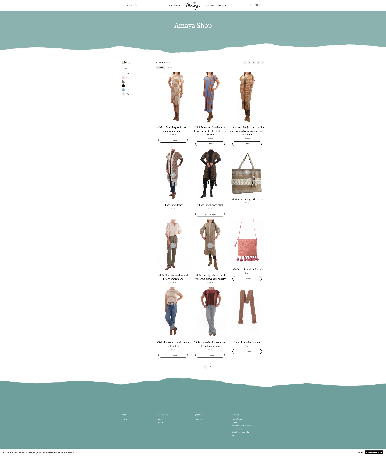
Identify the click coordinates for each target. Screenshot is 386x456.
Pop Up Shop (199, 419)
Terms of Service (237, 419)
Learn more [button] (73, 452)
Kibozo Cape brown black (210, 204)
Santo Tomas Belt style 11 (247, 342)
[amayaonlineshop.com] (193, 5)
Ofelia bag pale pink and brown (247, 269)
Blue (127, 90)
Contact (161, 422)
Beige (127, 94)
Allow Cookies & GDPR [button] (374, 452)
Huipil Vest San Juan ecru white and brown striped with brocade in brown (247, 131)
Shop (162, 5)
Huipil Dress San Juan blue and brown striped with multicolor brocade (210, 131)
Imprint (234, 422)
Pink (127, 78)
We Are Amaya (173, 5)
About (160, 419)
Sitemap (124, 419)
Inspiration (210, 5)
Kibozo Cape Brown (173, 204)
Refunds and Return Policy (240, 432)
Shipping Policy (237, 429)
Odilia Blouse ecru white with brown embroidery (173, 277)
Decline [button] (360, 452)
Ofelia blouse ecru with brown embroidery (173, 344)
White (128, 74)
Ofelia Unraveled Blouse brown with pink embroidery (210, 344)
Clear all (169, 67)
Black (127, 86)
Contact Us (222, 5)
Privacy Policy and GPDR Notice (242, 426)
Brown (128, 82)
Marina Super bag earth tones (247, 199)
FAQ (233, 435)
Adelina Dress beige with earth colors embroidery (173, 129)
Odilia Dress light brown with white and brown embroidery (210, 277)
